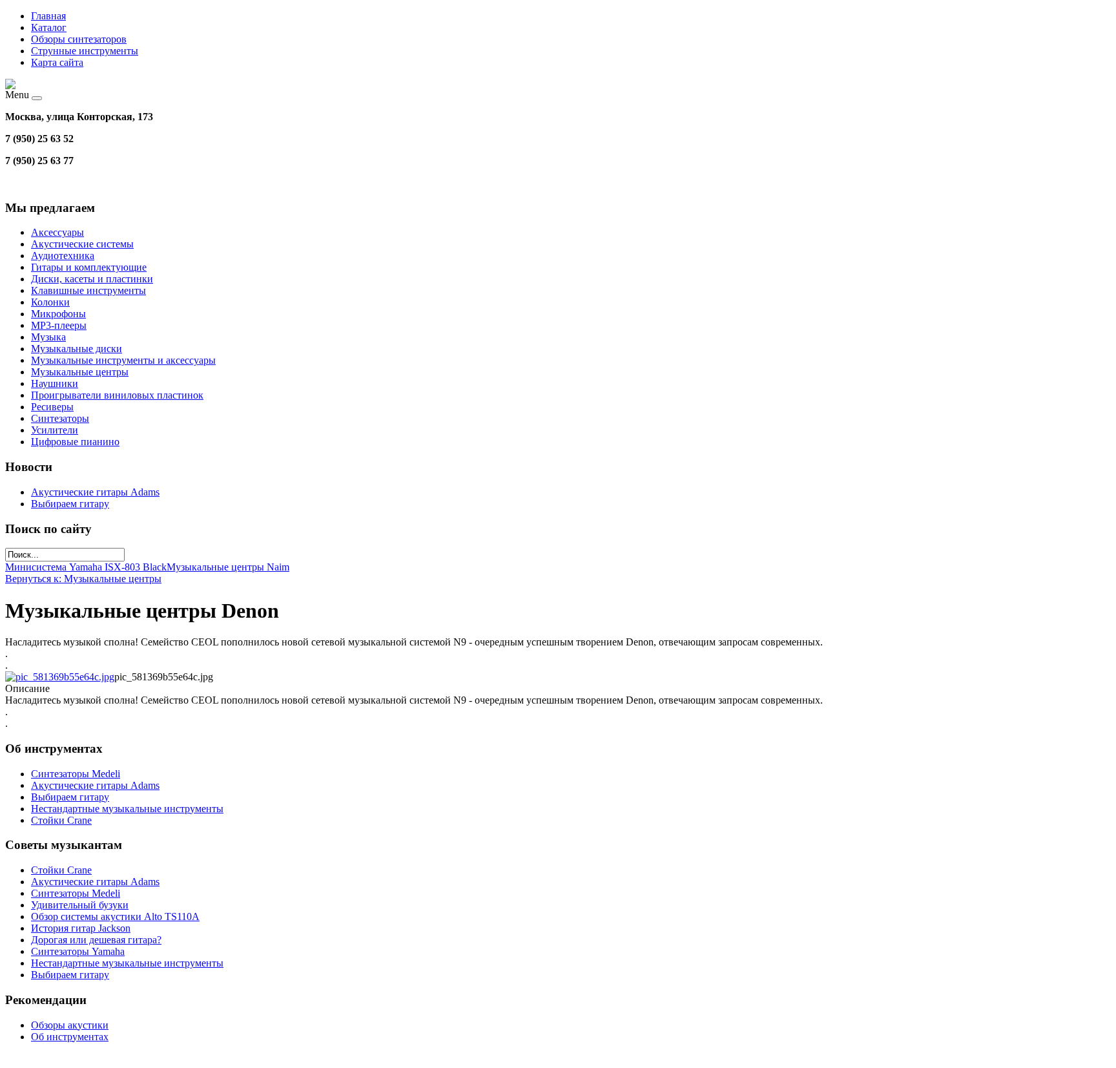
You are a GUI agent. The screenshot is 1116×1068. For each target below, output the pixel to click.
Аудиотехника (62, 255)
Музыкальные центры (80, 371)
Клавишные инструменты (88, 290)
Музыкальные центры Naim (228, 566)
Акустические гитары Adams (95, 492)
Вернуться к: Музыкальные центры (83, 578)
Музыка (48, 336)
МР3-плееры (59, 325)
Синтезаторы (60, 418)
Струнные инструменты (84, 50)
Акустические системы (82, 243)
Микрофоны (58, 313)
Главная (48, 15)
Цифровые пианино (75, 441)
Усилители (54, 429)
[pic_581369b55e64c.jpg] (59, 676)
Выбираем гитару (70, 503)
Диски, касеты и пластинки (92, 278)
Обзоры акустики (69, 1025)
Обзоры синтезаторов (79, 39)
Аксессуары (57, 232)
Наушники (54, 383)
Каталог (49, 27)
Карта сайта (57, 62)
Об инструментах (69, 1036)
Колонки (50, 302)
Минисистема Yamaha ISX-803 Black (86, 566)
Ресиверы (52, 406)
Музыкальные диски (76, 348)
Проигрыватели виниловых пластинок (117, 395)
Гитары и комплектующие (89, 267)
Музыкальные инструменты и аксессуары (123, 360)
